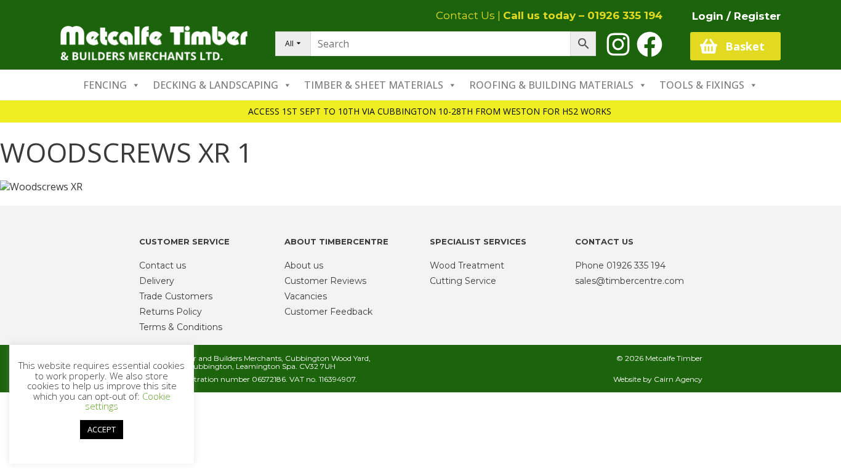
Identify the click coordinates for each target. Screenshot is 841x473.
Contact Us (465, 15)
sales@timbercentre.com (629, 280)
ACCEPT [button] (101, 429)
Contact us (162, 265)
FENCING (105, 85)
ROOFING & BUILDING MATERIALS (551, 85)
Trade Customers (175, 296)
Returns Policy (170, 311)
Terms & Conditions (180, 327)
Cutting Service (463, 280)
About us (303, 265)
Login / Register (736, 16)
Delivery (156, 280)
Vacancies (305, 296)
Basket (745, 46)
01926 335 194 (624, 15)
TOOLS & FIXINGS (701, 85)
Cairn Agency (678, 379)
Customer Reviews (325, 280)
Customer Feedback (328, 311)
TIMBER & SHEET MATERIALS (373, 85)
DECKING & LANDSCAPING (215, 85)
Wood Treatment (467, 265)
